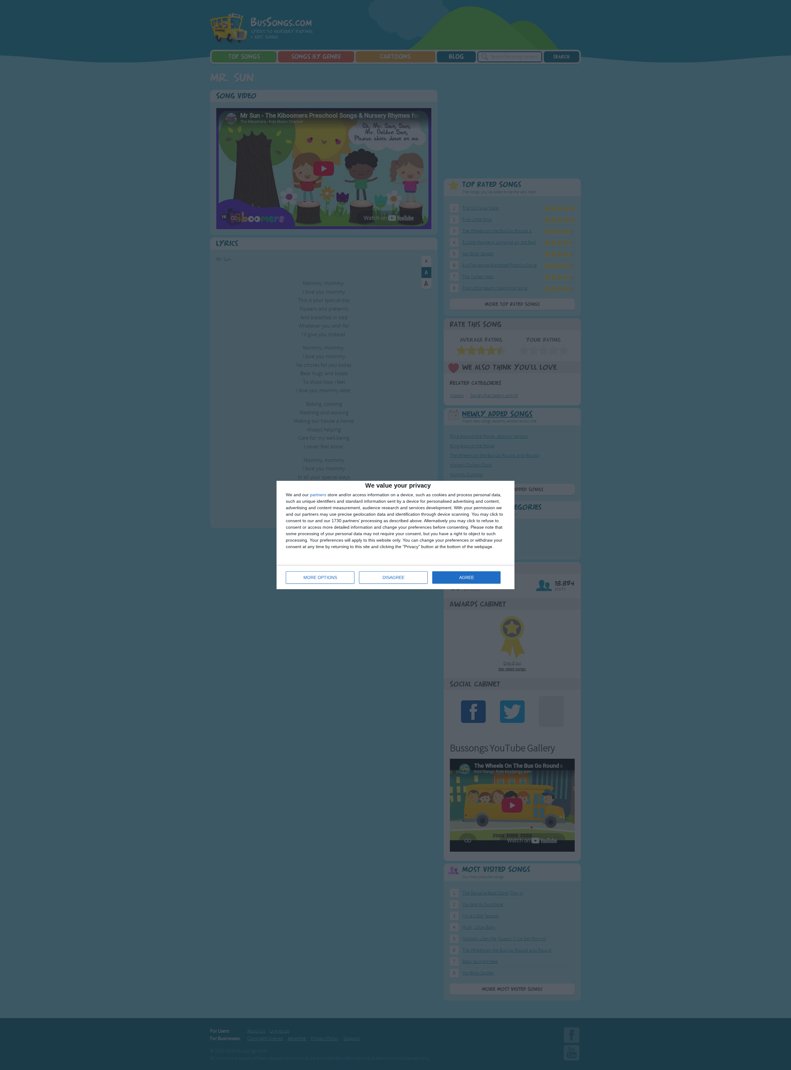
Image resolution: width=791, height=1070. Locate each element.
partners (318, 495)
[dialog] (395, 535)
